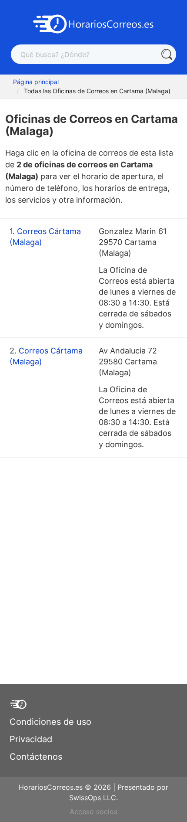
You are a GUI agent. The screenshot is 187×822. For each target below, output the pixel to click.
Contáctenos (36, 756)
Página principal (36, 81)
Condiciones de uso (50, 722)
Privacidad (31, 739)
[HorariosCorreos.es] (93, 23)
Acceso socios (93, 811)
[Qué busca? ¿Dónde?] (166, 54)
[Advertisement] (93, 555)
